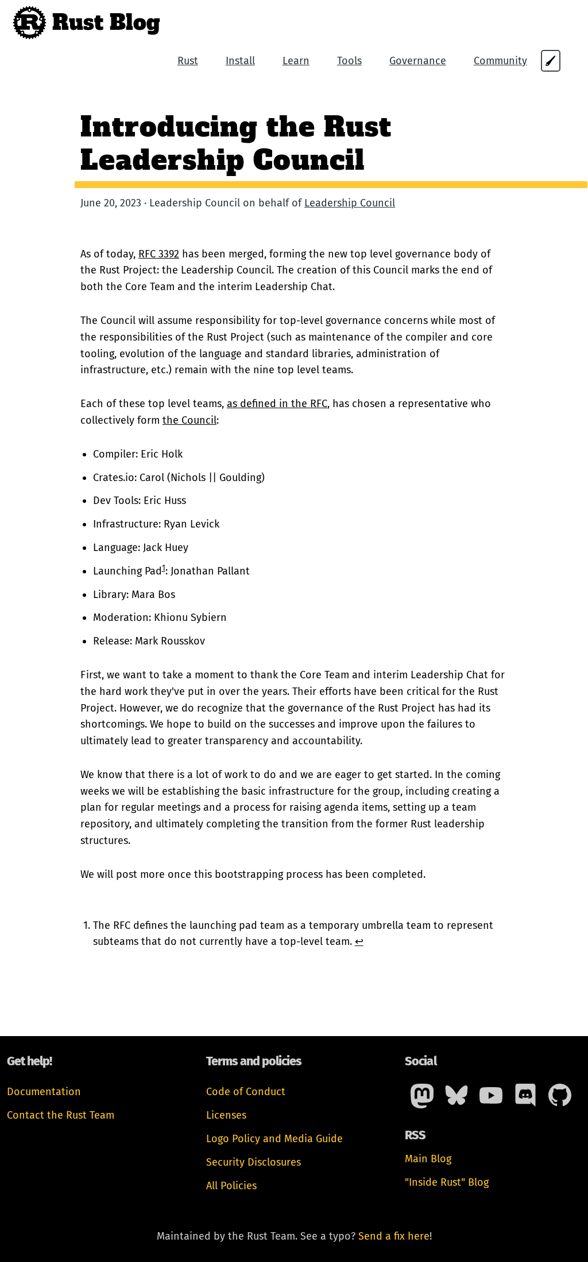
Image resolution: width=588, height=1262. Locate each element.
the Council (189, 420)
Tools (349, 60)
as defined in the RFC (277, 403)
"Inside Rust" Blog (447, 1182)
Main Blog (428, 1158)
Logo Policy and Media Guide (274, 1138)
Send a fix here (394, 1236)
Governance (417, 60)
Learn (296, 60)
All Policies (231, 1185)
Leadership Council (349, 203)
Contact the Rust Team (60, 1115)
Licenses (226, 1115)
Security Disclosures (253, 1162)
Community (500, 60)
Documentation (44, 1091)
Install (240, 60)
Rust (187, 60)
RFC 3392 (158, 254)
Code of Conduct (245, 1091)
